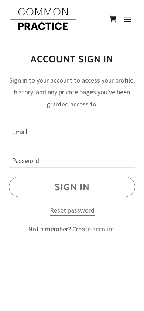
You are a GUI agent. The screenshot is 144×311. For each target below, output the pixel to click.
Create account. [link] (94, 229)
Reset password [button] (72, 210)
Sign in (72, 186)
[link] (43, 19)
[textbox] (72, 129)
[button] (113, 19)
